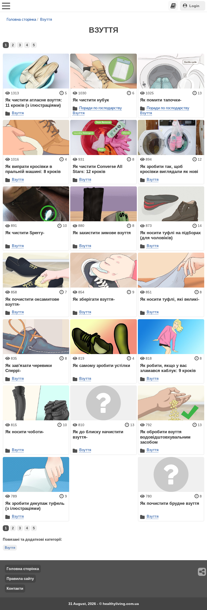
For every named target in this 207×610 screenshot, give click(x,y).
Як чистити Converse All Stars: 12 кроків (97, 169)
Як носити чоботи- (24, 431)
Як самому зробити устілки (101, 365)
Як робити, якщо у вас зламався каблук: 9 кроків (168, 368)
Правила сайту (20, 578)
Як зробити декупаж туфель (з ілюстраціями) (34, 506)
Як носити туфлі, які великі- (169, 299)
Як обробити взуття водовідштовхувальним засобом (165, 436)
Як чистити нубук (91, 100)
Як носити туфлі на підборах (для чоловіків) (170, 235)
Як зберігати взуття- (94, 299)
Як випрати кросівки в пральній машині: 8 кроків (33, 169)
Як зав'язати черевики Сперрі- (28, 368)
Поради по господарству (100, 108)
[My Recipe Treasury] (173, 6)
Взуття (46, 19)
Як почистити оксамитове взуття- (32, 302)
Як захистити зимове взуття (102, 232)
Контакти (15, 588)
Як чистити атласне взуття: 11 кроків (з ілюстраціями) (33, 102)
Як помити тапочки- (161, 100)
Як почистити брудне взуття (169, 503)
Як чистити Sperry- (24, 232)
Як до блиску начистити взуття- (98, 434)
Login (194, 6)
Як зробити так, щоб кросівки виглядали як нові (169, 169)
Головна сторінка (21, 19)
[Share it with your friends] (202, 572)
